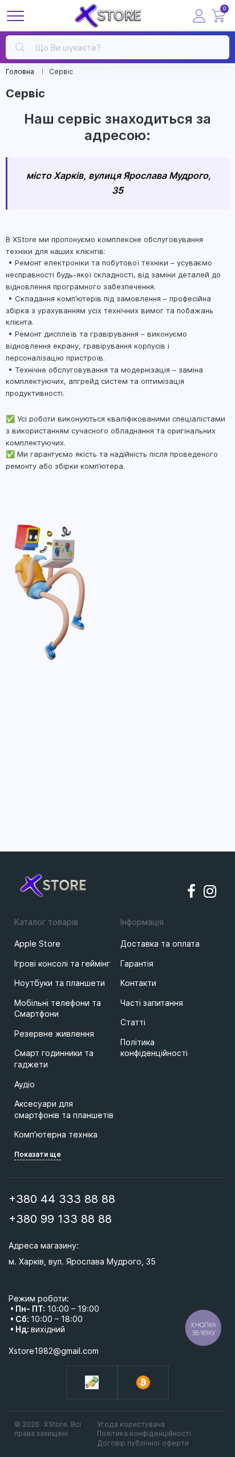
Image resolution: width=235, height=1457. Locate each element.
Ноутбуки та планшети (59, 983)
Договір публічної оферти (143, 1443)
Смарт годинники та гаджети (54, 1058)
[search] (20, 46)
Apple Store (37, 943)
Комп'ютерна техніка (56, 1134)
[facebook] (192, 891)
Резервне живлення (54, 1033)
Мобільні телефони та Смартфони (57, 1008)
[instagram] (210, 891)
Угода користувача (131, 1424)
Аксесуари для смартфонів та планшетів (64, 1109)
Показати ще (37, 1154)
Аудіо (24, 1084)
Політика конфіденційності (144, 1433)
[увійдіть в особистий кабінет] (199, 16)
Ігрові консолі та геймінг (62, 963)
